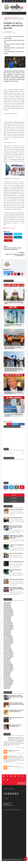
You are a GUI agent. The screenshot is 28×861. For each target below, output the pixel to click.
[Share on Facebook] (8, 234)
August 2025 (6, 616)
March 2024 (6, 635)
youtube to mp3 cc (12, 741)
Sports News (15, 17)
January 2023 (7, 651)
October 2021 (7, 668)
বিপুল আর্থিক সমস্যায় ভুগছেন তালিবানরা (15, 517)
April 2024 (6, 634)
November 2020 (7, 681)
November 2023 (7, 640)
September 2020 (7, 683)
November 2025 (7, 612)
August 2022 (6, 657)
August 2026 (6, 602)
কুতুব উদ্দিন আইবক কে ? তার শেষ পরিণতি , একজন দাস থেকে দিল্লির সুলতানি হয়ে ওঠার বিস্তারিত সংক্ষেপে (16, 537)
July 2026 (6, 603)
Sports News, (13, 32)
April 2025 (6, 620)
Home (5, 17)
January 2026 (7, 610)
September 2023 (7, 642)
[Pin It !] (8, 240)
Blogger (9, 424)
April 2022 (6, 662)
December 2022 (7, 652)
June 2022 (6, 659)
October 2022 (7, 655)
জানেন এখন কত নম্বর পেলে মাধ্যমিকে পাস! (16, 553)
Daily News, (7, 32)
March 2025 (6, 621)
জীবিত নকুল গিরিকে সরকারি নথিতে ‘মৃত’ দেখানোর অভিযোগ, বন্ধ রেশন (15, 725)
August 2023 (6, 643)
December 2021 (7, 666)
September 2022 (7, 656)
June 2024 (6, 632)
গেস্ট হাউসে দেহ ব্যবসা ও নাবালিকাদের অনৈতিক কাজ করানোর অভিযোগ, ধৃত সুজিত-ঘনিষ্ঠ (16, 697)
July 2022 (6, 658)
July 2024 (6, 631)
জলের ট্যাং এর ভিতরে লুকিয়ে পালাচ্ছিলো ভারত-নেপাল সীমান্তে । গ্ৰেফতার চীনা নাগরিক (15, 527)
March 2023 (6, 649)
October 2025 (7, 613)
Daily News (10, 17)
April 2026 (6, 607)
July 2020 (6, 686)
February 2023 (7, 650)
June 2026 (6, 604)
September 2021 (7, 670)
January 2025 (7, 624)
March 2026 (6, 608)
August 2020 (6, 684)
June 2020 (6, 687)
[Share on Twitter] (17, 234)
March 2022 (6, 663)
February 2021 (7, 678)
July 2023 (6, 644)
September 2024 (7, 628)
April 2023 (6, 648)
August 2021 (6, 671)
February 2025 (7, 623)
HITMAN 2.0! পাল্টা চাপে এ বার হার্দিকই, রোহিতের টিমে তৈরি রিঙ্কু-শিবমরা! (13, 25)
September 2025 (7, 615)
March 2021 (6, 676)
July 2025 (6, 617)
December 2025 (7, 611)
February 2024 (7, 636)
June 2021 (6, 673)
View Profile (9, 272)
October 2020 (7, 682)
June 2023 (6, 646)
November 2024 (7, 626)
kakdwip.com (6, 859)
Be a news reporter (8, 803)
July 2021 (6, 672)
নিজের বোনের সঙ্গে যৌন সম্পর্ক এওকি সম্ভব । (16, 509)
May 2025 (6, 619)
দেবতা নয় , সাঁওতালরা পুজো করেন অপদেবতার (16, 561)
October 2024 (7, 627)
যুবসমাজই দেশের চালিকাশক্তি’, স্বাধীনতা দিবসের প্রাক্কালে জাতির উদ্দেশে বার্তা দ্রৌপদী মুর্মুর (16, 704)
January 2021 (7, 679)
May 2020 (6, 688)
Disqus (15, 424)
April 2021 (6, 675)
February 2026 (7, 609)
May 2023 (6, 647)
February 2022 (7, 664)
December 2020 (7, 680)
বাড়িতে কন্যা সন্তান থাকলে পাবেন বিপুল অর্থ (16, 579)
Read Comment (21, 747)
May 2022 (6, 660)
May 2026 (6, 605)
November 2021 (7, 667)
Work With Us (7, 804)
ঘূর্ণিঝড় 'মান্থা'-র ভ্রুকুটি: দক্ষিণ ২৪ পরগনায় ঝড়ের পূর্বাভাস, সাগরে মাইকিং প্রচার (13, 347)
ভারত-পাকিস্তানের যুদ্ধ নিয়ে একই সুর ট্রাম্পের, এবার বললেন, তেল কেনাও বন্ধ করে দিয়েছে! (13, 392)
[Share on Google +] (8, 237)
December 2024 (7, 625)
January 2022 (7, 665)
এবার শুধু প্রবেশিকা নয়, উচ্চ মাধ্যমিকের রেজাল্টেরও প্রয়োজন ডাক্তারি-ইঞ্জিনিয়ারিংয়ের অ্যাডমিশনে (16, 589)
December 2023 (7, 639)
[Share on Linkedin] (17, 237)
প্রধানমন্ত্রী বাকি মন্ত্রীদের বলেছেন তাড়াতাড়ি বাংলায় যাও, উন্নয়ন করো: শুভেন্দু (16, 711)
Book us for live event (8, 805)
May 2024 (6, 633)
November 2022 (7, 654)
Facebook (21, 424)
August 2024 (6, 630)
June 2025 (6, 618)
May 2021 (6, 674)
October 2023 (7, 641)
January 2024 (7, 638)
